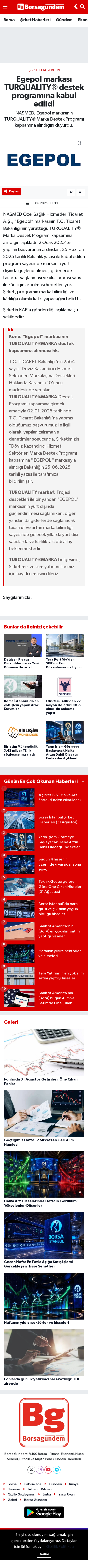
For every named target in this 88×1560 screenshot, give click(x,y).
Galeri (12, 1500)
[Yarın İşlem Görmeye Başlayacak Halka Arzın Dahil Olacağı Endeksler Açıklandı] (65, 732)
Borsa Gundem (35, 1500)
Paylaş (14, 191)
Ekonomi (14, 1489)
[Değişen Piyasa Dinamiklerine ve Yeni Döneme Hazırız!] (23, 645)
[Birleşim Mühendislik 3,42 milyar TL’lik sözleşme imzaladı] (23, 732)
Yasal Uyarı (66, 1494)
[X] (31, 1470)
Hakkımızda (32, 1484)
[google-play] (44, 1513)
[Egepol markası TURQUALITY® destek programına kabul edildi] (44, 160)
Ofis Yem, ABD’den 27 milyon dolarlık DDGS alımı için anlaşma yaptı (63, 707)
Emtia (47, 1494)
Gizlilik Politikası (60, 1547)
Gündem (64, 20)
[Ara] (82, 7)
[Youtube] (48, 1470)
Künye (74, 1484)
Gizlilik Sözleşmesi (21, 1494)
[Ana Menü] (5, 7)
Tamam (44, 1554)
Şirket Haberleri (35, 20)
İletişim (33, 1489)
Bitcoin (46, 1489)
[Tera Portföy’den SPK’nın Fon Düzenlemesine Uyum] (65, 645)
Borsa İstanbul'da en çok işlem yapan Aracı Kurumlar (21, 705)
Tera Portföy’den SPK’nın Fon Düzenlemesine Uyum (63, 663)
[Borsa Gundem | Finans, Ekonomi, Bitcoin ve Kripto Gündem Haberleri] (40, 7)
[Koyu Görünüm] (76, 7)
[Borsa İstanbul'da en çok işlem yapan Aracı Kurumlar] (23, 687)
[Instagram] (40, 1470)
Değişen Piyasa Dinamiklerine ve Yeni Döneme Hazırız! (21, 663)
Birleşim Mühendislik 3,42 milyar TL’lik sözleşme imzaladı (21, 750)
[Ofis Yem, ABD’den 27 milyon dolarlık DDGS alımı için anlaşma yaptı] (65, 687)
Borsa (9, 20)
